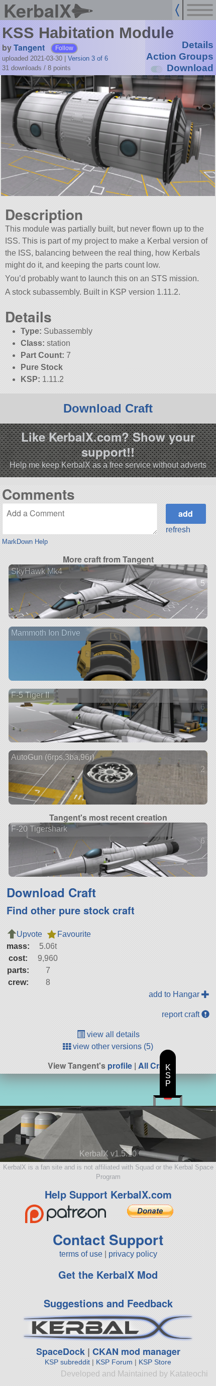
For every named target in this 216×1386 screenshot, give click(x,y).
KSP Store (155, 1362)
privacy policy (133, 1254)
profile (119, 1065)
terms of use (80, 1254)
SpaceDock (60, 1351)
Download (190, 68)
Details (197, 45)
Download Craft (108, 408)
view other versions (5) (112, 1046)
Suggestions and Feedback (108, 1303)
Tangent (29, 47)
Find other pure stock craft (71, 910)
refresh (178, 529)
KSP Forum (114, 1362)
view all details (112, 1034)
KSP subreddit (67, 1362)
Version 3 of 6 (88, 58)
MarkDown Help (25, 541)
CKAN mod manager (136, 1351)
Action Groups (179, 56)
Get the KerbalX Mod (108, 1274)
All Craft (153, 1065)
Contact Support (108, 1239)
